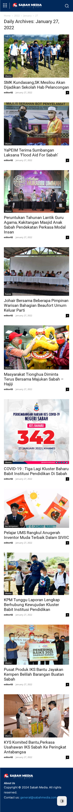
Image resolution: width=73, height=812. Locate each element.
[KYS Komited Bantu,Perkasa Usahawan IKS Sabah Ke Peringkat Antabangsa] (36, 715)
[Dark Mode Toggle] (62, 801)
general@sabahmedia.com (38, 797)
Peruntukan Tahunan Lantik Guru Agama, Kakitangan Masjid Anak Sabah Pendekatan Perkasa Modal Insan (35, 224)
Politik (8, 294)
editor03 (8, 389)
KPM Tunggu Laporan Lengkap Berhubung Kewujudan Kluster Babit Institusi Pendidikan (32, 605)
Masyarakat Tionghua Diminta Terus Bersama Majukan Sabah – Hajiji (34, 379)
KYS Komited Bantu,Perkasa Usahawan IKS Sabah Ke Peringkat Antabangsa (35, 747)
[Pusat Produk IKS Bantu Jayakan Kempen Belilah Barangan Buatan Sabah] (36, 645)
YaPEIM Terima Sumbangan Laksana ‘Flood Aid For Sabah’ (31, 152)
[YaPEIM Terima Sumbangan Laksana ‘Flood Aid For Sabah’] (36, 123)
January (27, 15)
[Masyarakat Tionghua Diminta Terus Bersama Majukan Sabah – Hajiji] (36, 347)
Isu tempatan (11, 526)
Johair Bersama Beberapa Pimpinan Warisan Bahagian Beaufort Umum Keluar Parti (36, 305)
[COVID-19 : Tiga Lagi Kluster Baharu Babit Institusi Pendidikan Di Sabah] (36, 431)
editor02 (8, 92)
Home (7, 15)
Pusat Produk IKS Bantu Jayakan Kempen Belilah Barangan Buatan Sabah (34, 674)
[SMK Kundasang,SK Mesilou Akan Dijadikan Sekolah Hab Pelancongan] (36, 56)
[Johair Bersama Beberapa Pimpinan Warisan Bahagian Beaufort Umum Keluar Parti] (36, 271)
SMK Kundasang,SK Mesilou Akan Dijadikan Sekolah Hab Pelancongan (36, 85)
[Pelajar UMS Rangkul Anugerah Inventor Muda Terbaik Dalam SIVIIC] (36, 508)
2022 (17, 15)
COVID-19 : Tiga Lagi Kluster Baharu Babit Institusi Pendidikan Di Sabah (36, 471)
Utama (8, 76)
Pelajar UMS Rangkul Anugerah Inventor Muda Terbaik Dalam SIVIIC (36, 535)
